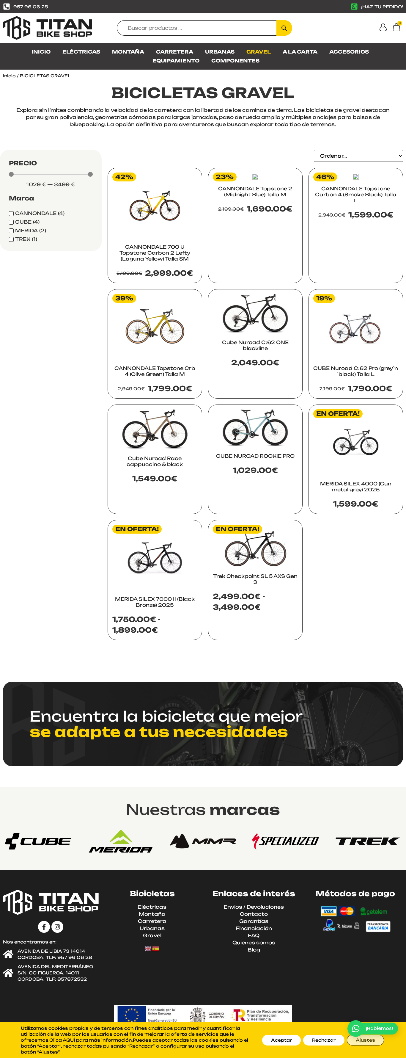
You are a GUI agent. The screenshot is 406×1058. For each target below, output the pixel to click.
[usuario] (383, 27)
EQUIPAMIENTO (175, 61)
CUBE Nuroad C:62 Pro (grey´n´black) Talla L (355, 371)
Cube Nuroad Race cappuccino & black (155, 461)
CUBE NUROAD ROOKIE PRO (255, 456)
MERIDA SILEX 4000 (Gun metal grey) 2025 (355, 487)
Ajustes (365, 1040)
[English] (148, 949)
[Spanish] (156, 949)
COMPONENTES (235, 61)
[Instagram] (57, 927)
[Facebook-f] (44, 927)
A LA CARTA (300, 52)
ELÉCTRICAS (81, 52)
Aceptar (281, 1040)
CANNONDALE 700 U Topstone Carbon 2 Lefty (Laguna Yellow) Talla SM (154, 253)
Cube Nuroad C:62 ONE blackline (255, 345)
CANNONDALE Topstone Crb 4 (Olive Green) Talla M (154, 371)
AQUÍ (69, 1040)
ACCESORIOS (349, 52)
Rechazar (324, 1040)
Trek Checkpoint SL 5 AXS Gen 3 (255, 579)
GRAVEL (258, 52)
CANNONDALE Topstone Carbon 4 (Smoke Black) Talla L (355, 194)
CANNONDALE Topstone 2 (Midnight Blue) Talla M (255, 192)
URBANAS (220, 52)
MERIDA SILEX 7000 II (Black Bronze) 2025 (155, 602)
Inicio (9, 75)
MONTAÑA (128, 52)
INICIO (41, 52)
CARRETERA (174, 52)
